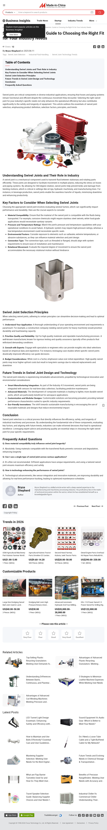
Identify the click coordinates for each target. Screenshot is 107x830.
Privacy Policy (93, 823)
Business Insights (18, 21)
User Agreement (67, 823)
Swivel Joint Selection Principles (20, 75)
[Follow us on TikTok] (83, 815)
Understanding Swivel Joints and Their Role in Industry (31, 69)
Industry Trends (75, 20)
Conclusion (10, 82)
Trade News (42, 20)
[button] (4, 5)
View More (13, 34)
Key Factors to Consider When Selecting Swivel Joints (30, 72)
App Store (11, 815)
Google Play (27, 815)
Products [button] (9, 12)
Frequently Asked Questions (18, 85)
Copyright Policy (10, 512)
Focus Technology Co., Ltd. (35, 823)
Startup (58, 20)
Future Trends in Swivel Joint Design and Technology (30, 79)
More (92, 20)
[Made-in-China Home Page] (52, 5)
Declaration (81, 823)
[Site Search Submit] (99, 12)
